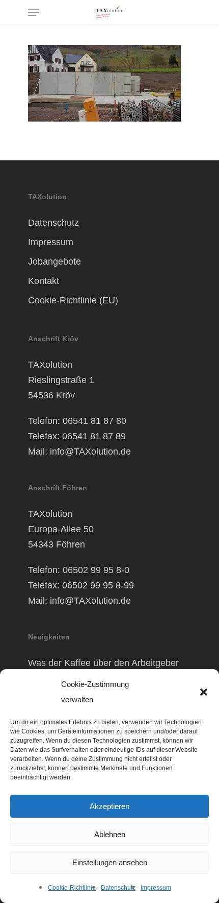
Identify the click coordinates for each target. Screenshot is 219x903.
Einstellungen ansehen (109, 862)
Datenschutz (118, 887)
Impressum (156, 887)
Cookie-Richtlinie (72, 887)
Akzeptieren (109, 806)
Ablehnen (109, 834)
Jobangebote (54, 261)
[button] (204, 692)
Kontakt (43, 281)
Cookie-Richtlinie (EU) (73, 300)
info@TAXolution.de (90, 451)
